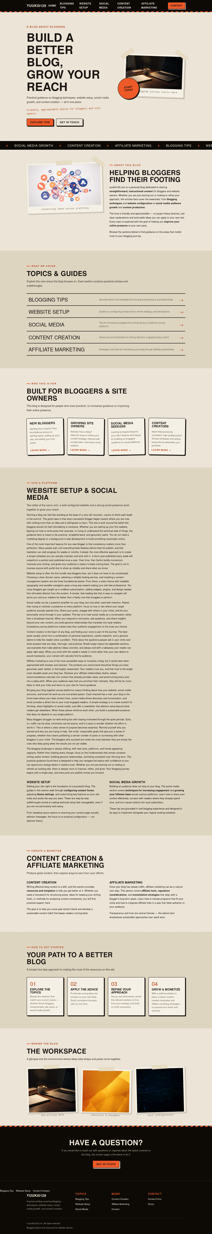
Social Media (104, 5)
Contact (176, 5)
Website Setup (85, 5)
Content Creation (124, 5)
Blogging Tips (67, 5)
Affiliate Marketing (149, 5)
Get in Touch (69, 122)
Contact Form (155, 1198)
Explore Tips (40, 122)
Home (52, 5)
